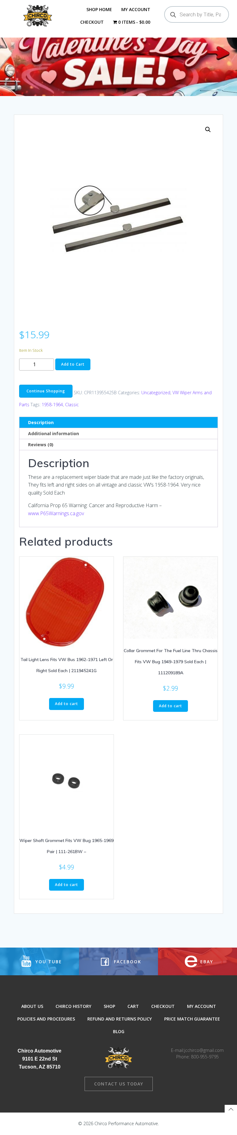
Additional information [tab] (53, 433)
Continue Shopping (46, 391)
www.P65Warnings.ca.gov (56, 513)
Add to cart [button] (66, 703)
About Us (32, 1006)
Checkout (92, 22)
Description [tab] (41, 422)
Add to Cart (73, 364)
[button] (208, 129)
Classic (72, 404)
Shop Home (99, 9)
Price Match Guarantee (192, 1019)
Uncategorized (155, 392)
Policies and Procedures (46, 1019)
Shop (109, 1006)
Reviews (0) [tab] (40, 444)
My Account (135, 9)
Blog (118, 1031)
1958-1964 (52, 404)
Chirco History (73, 1006)
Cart (133, 1006)
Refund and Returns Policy (119, 1019)
